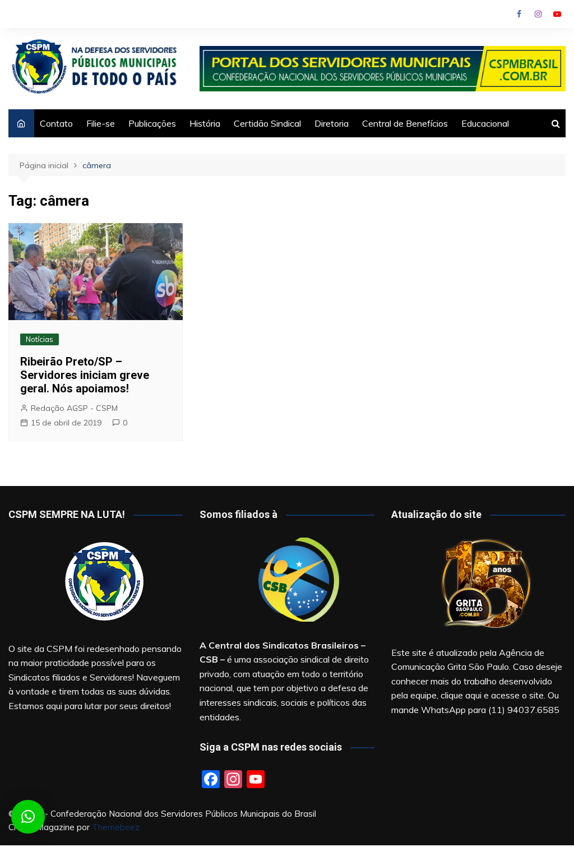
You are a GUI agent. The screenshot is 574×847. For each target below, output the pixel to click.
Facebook (519, 14)
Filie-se (100, 123)
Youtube (557, 14)
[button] (28, 817)
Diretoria (331, 123)
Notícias (39, 339)
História (204, 123)
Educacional (485, 123)
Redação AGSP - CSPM (74, 408)
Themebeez (116, 827)
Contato (56, 123)
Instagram (538, 14)
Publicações (152, 123)
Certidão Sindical (267, 123)
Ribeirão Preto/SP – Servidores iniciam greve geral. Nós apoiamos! (84, 375)
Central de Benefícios (405, 123)
